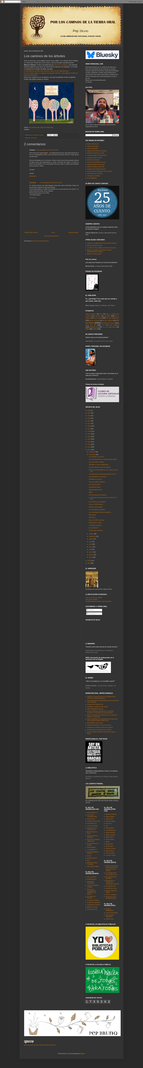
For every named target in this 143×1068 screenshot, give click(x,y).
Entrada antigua (73, 232)
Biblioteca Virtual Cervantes (92, 863)
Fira (88, 860)
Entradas (91, 610)
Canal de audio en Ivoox (94, 157)
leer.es (89, 856)
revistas (113, 327)
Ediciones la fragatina (61, 65)
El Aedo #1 (92, 517)
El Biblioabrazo (91, 879)
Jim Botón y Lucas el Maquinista (98, 464)
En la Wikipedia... (92, 178)
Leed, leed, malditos (91, 599)
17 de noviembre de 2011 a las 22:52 (47, 150)
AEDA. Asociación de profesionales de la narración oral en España (112, 868)
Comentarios (92, 613)
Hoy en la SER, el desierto (97, 482)
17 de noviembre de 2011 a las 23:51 (50, 182)
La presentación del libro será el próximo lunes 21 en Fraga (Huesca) (46, 71)
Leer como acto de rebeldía (93, 597)
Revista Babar (91, 847)
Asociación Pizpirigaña (90, 882)
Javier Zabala (110, 839)
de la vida (97, 318)
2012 (89, 447)
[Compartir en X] (52, 135)
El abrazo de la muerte (96, 507)
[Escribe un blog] (50, 135)
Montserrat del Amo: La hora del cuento (99, 725)
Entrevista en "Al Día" (95, 522)
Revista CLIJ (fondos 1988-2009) (93, 840)
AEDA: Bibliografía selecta (95, 709)
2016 (89, 436)
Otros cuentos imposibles (110, 915)
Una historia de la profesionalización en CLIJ (102, 474)
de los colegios (107, 320)
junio (90, 544)
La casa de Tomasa (93, 900)
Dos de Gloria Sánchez (96, 530)
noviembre (92, 454)
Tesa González (110, 853)
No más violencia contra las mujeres (100, 467)
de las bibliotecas (112, 318)
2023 (89, 418)
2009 (89, 563)
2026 (89, 410)
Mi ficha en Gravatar (93, 160)
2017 (89, 434)
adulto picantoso (90, 314)
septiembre (92, 536)
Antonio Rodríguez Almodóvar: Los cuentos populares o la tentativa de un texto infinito (100, 711)
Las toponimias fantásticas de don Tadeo (99, 171)
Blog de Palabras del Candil (95, 166)
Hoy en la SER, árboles (96, 504)
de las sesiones (95, 320)
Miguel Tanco (110, 837)
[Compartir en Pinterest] (57, 135)
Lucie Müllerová (110, 830)
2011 (89, 449)
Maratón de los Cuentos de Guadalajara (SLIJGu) (112, 882)
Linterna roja (109, 919)
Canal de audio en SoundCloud (96, 155)
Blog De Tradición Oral (94, 254)
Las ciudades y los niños (96, 457)
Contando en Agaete (95, 525)
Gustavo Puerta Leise (93, 821)
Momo (91, 492)
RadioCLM (93, 327)
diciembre (92, 452)
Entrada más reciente (31, 232)
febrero (91, 554)
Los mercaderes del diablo (97, 509)
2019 (89, 429)
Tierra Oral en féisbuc (93, 176)
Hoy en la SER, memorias (96, 520)
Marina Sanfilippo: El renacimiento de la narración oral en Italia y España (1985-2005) (102, 719)
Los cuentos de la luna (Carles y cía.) (111, 873)
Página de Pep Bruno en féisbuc (97, 151)
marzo (91, 552)
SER (95, 329)
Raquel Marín (110, 828)
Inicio (53, 232)
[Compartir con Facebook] (54, 135)
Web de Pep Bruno (93, 144)
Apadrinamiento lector (95, 490)
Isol (107, 825)
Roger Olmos (110, 851)
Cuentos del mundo (112, 913)
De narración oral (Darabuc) (111, 877)
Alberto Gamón (110, 832)
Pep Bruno (32, 182)
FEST (103, 325)
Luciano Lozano (111, 855)
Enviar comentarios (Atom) (41, 241)
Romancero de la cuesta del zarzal (111, 897)
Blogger (82, 1053)
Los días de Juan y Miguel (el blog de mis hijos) (101, 248)
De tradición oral (111, 886)
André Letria (109, 846)
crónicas (97, 316)
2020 (89, 426)
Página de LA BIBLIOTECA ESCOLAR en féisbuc (102, 243)
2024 (89, 415)
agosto (91, 539)
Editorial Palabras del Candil (96, 164)
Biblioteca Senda (92, 907)
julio (90, 541)
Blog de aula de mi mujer (94, 245)
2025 (89, 413)
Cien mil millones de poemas (97, 495)
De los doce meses (94, 484)
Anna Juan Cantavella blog (92, 815)
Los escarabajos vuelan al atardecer (100, 512)
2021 (89, 423)
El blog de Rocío (92, 909)
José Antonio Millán (93, 866)
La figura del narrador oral (95, 704)
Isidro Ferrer (109, 819)
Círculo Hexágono (92, 825)
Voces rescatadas (111, 894)
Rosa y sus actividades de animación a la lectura (91, 891)
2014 (89, 442)
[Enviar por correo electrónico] (48, 135)
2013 (89, 444)
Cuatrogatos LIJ (92, 849)
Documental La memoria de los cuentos (99, 729)
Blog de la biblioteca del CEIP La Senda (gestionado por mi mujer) (99, 250)
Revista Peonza (92, 858)
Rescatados (106, 327)
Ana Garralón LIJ (92, 812)
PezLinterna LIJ (92, 823)
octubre (91, 534)
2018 (89, 431)
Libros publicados (92, 148)
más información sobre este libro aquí (41, 127)
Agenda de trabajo (92, 146)
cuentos (107, 316)
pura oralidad (114, 325)
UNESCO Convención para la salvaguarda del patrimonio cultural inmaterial (101, 697)
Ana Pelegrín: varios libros (95, 723)
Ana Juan (108, 823)
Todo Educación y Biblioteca (92, 836)
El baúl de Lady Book (93, 902)
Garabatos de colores (93, 905)
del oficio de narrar (108, 323)
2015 (89, 439)
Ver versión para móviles (51, 236)
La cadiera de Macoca (91, 897)
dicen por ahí (90, 325)
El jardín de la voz (111, 888)
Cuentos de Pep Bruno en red (96, 162)
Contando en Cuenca (95, 479)
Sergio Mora (109, 844)
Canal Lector (91, 819)
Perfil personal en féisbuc (95, 173)
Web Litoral (92, 515)
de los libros (34, 137)
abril (90, 549)
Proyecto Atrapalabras (110, 909)
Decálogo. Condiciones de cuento (97, 706)
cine (101, 314)
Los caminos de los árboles (97, 502)
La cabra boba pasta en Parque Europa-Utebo (103, 459)
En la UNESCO (93, 528)
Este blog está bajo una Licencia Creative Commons (40, 1045)
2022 (89, 421)
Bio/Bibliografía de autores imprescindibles (98, 601)
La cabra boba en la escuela (97, 476)
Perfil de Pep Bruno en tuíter (95, 153)
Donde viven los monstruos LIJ (92, 828)
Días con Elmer (91, 877)
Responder (32, 176)
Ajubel (108, 841)
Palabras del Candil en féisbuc (96, 169)
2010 (89, 560)
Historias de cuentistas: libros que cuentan (100, 727)
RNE (87, 329)
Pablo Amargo (110, 816)
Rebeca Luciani (110, 848)
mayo (91, 547)
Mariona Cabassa (111, 814)
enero (91, 557)
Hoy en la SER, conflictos (96, 462)
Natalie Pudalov (110, 821)
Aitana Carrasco (111, 835)
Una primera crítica (94, 487)
